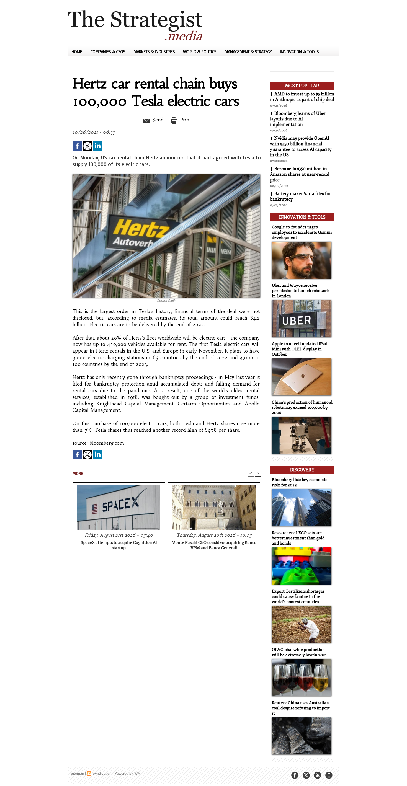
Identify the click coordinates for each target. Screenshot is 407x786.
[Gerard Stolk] (166, 175)
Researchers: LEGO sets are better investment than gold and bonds (298, 538)
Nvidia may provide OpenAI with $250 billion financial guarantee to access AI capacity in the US (300, 147)
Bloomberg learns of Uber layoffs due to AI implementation (298, 119)
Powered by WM (127, 773)
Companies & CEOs (108, 52)
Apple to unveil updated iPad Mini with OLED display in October (300, 349)
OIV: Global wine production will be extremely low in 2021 (299, 652)
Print (185, 120)
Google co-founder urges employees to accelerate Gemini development (302, 232)
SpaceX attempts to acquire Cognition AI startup (119, 545)
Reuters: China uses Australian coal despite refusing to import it (301, 708)
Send (157, 120)
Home (77, 52)
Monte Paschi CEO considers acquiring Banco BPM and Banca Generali (214, 545)
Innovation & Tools (299, 52)
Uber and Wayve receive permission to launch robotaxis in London (300, 291)
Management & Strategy (249, 52)
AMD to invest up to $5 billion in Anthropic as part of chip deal (302, 96)
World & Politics (200, 52)
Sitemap (77, 773)
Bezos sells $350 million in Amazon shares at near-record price (299, 174)
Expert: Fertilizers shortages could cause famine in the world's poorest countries (298, 596)
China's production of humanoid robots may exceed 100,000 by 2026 (302, 407)
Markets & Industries (154, 52)
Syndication (101, 773)
